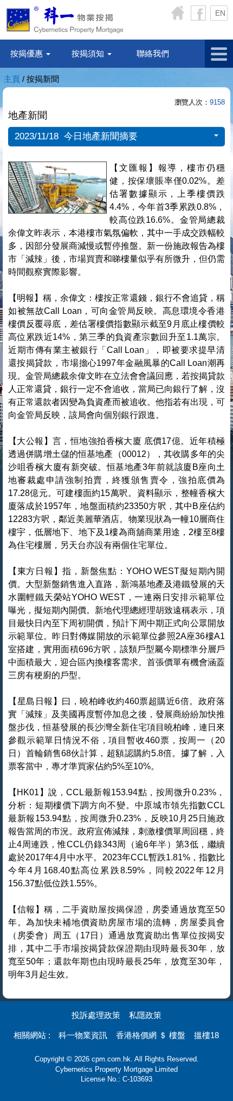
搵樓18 (206, 1035)
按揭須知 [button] (89, 53)
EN (220, 13)
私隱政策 (145, 1015)
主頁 (12, 78)
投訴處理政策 (96, 1015)
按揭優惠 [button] (27, 53)
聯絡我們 (153, 53)
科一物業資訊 (83, 1035)
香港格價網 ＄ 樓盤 (150, 1035)
